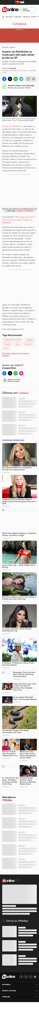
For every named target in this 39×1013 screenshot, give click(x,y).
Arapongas (17, 17)
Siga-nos (28, 79)
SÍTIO (5, 348)
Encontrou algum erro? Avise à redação (15, 354)
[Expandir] (36, 997)
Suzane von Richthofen (12, 126)
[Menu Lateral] (3, 17)
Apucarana (9, 17)
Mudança (7, 344)
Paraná (33, 17)
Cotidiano (19, 23)
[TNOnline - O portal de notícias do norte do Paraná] (10, 9)
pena (17, 344)
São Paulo (28, 344)
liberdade (29, 340)
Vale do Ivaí (26, 17)
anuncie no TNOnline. (25, 211)
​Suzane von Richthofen (12, 340)
